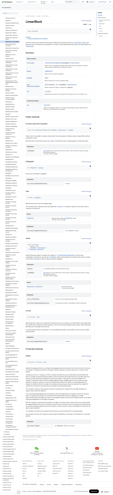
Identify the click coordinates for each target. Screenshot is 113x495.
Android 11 (70, 478)
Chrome (49, 484)
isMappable (48, 71)
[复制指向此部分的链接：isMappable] (35, 162)
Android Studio (102, 2)
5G (38, 476)
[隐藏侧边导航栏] (18, 492)
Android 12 (70, 476)
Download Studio (87, 472)
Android (25, 463)
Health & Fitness (41, 468)
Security (25, 468)
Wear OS (55, 466)
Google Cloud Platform (67, 484)
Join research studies (103, 471)
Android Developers (30, 16)
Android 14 (70, 471)
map (46, 78)
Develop (43, 2)
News (24, 473)
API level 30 (88, 20)
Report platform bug (103, 463)
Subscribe (94, 491)
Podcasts (25, 478)
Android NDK (86, 475)
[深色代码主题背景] (90, 29)
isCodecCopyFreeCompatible (53, 63)
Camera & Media (42, 471)
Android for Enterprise (28, 466)
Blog (24, 476)
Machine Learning (42, 466)
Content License (65, 435)
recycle (47, 91)
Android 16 (70, 466)
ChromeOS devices (57, 468)
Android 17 (70, 463)
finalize (46, 105)
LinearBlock (53, 257)
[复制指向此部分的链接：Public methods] (41, 117)
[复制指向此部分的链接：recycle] (32, 311)
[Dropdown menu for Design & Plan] (37, 2)
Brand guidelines (37, 491)
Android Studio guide (88, 465)
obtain (47, 84)
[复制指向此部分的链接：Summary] (35, 53)
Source (24, 471)
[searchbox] (10, 13)
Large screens (56, 463)
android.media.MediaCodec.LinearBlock (38, 38)
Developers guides (87, 467)
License (29, 491)
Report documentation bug (104, 466)
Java (90, 24)
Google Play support (103, 468)
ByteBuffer (69, 218)
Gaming (40, 463)
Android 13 (70, 473)
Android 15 (70, 468)
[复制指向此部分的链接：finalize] (32, 356)
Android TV (55, 473)
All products (79, 484)
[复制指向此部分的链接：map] (30, 191)
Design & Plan (31, 2)
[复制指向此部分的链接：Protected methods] (44, 349)
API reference (6, 7)
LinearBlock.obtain (80, 42)
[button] (10, 432)
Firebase (56, 484)
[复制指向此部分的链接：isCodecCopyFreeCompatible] (48, 124)
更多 (52, 2)
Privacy (39, 473)
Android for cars (57, 471)
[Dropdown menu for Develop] (47, 2)
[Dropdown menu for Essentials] (24, 2)
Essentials (19, 2)
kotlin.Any (28, 37)
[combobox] (72, 1)
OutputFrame (29, 46)
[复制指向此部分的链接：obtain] (31, 238)
